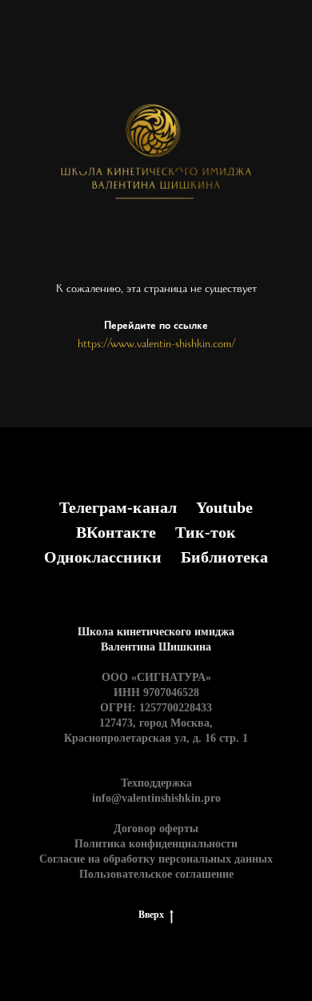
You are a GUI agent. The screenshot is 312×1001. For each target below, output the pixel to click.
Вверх (151, 914)
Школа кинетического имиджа (156, 632)
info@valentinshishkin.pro (156, 798)
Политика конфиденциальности (156, 844)
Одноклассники (103, 557)
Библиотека (224, 557)
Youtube (224, 507)
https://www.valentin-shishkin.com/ (156, 345)
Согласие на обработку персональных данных (156, 859)
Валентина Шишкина (156, 647)
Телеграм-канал (118, 507)
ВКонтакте (116, 532)
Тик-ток (205, 532)
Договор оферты (156, 829)
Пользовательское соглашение (156, 874)
